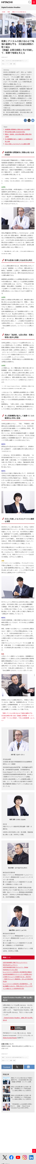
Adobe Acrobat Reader (10, 1038)
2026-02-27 (4, 57)
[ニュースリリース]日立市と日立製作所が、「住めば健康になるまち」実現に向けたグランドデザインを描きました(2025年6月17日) (17, 986)
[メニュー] (34, 2)
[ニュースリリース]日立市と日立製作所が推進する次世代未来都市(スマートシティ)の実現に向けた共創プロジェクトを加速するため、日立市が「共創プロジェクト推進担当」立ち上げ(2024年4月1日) (18, 976)
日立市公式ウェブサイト (10, 965)
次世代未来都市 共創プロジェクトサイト (15, 962)
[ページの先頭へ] (34, 1151)
